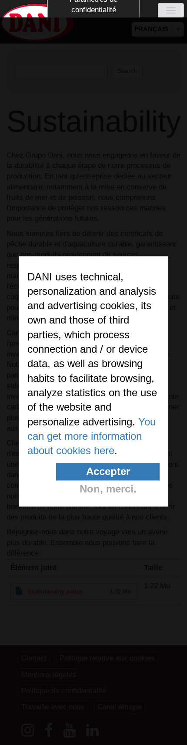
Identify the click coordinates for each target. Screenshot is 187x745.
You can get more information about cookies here (91, 436)
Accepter (108, 471)
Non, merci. (108, 489)
